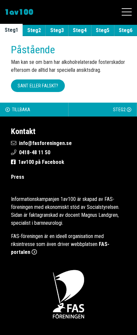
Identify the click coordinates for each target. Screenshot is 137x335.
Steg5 (102, 30)
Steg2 (34, 30)
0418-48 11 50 (34, 152)
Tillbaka (20, 109)
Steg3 (57, 30)
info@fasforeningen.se (45, 143)
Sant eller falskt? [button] (38, 85)
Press (17, 177)
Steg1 (11, 30)
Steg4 (79, 30)
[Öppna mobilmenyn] (127, 12)
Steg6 (125, 30)
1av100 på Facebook (41, 162)
